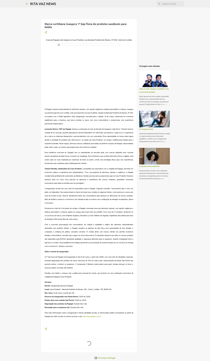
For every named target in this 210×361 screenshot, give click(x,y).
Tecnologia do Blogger (106, 358)
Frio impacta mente (146, 129)
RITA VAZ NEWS (43, 4)
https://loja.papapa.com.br (92, 316)
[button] (46, 32)
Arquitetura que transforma (149, 166)
